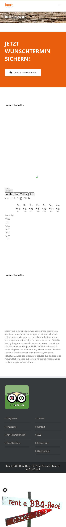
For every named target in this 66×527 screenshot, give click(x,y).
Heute (9, 191)
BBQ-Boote (12, 418)
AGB (39, 434)
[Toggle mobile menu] (59, 5)
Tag (31, 194)
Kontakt (41, 426)
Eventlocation (13, 442)
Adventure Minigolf (16, 434)
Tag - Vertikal (21, 194)
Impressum (42, 442)
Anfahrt (41, 418)
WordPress (33, 469)
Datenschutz (43, 450)
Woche (9, 194)
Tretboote (11, 426)
